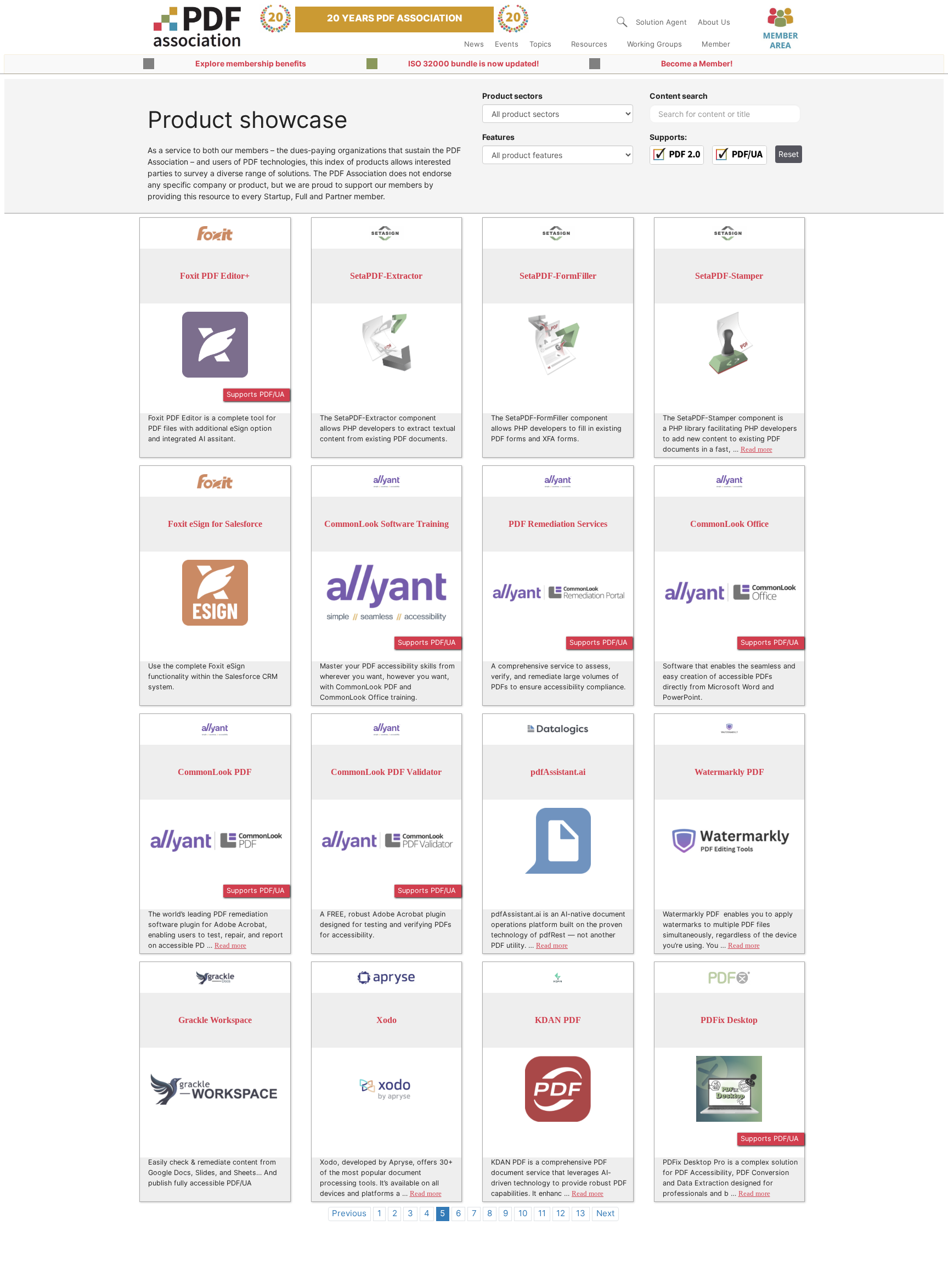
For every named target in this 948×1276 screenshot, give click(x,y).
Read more (756, 449)
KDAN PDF (558, 1020)
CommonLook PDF (215, 772)
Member (716, 44)
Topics (540, 44)
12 (560, 1213)
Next (605, 1213)
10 (522, 1213)
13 (580, 1213)
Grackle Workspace (215, 1020)
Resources (589, 44)
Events (506, 44)
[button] (622, 22)
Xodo (386, 1020)
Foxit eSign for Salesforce (215, 524)
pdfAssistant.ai (558, 772)
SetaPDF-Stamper (729, 275)
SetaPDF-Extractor (386, 275)
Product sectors (512, 95)
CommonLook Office (729, 524)
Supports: (668, 137)
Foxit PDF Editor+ (215, 275)
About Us (714, 22)
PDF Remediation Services (558, 524)
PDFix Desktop (729, 1020)
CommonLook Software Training (386, 524)
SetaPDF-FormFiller (558, 275)
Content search (679, 95)
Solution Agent (661, 22)
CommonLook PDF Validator (386, 772)
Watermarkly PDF (729, 772)
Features (498, 137)
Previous (349, 1213)
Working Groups (654, 44)
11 (542, 1213)
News (474, 44)
